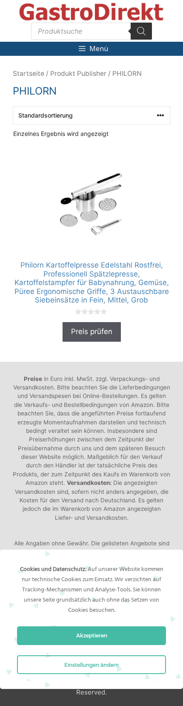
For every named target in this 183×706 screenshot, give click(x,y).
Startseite (28, 73)
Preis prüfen (91, 331)
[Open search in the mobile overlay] (91, 31)
